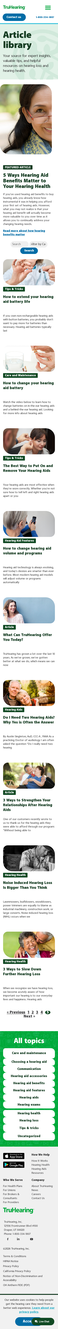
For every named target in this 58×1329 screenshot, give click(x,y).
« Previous (16, 1012)
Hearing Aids (39, 1169)
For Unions (9, 1190)
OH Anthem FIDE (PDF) (16, 1285)
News (35, 1190)
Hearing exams (29, 1104)
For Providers (11, 1202)
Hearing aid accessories (29, 1076)
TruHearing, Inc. (13, 1222)
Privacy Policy (11, 1266)
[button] (14, 289)
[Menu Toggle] (48, 8)
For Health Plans (12, 1186)
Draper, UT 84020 (14, 1230)
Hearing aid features (29, 1090)
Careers (36, 1194)
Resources (37, 1173)
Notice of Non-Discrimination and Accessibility (23, 1278)
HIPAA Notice (10, 1261)
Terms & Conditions (14, 1256)
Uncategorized (29, 1136)
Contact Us (38, 1198)
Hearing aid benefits (29, 1083)
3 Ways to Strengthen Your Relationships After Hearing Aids (27, 805)
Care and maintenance (29, 1053)
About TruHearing (42, 1186)
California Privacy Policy (17, 1271)
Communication (29, 1069)
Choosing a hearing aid (29, 1061)
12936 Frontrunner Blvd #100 (21, 1226)
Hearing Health (40, 1165)
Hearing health (29, 1113)
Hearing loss (29, 1120)
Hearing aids (29, 1097)
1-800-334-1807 (45, 17)
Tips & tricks (29, 1128)
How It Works (40, 1160)
